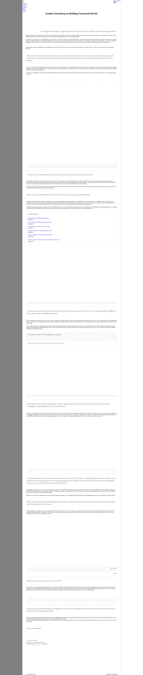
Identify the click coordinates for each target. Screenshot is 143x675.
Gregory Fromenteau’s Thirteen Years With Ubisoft (40, 230)
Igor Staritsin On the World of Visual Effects (38, 218)
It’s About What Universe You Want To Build (38, 226)
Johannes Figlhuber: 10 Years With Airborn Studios (40, 234)
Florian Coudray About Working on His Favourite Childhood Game (44, 239)
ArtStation (39, 628)
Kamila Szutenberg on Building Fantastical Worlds (40, 222)
